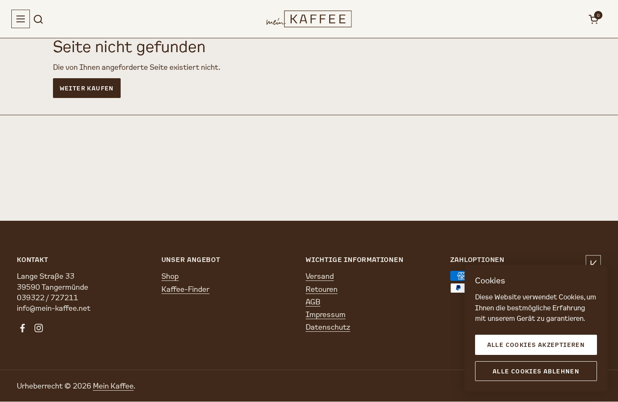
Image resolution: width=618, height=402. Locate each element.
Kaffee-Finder (185, 289)
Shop (170, 275)
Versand (320, 275)
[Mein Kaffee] (309, 19)
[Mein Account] (575, 19)
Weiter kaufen (87, 88)
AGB (313, 301)
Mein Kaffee (113, 385)
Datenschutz (328, 326)
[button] (38, 19)
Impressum (326, 314)
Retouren (322, 289)
